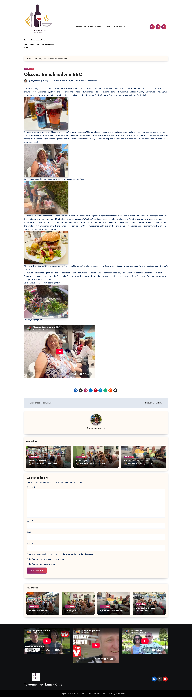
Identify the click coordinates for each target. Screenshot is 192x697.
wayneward (35, 81)
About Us (88, 27)
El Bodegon (81, 461)
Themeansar (125, 694)
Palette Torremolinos (38, 461)
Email (29, 532)
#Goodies (75, 81)
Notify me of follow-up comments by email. (47, 559)
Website (30, 543)
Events (98, 27)
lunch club (29, 69)
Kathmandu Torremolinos (136, 461)
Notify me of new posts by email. (42, 564)
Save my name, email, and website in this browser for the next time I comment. (62, 554)
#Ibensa (82, 81)
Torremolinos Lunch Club (34, 40)
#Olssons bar (91, 81)
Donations (107, 27)
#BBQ (68, 81)
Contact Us (119, 27)
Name (30, 521)
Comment (31, 487)
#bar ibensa (60, 81)
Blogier (114, 694)
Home (79, 27)
